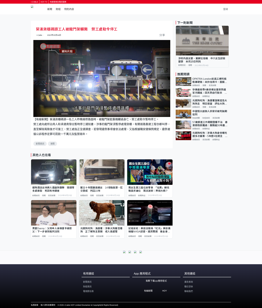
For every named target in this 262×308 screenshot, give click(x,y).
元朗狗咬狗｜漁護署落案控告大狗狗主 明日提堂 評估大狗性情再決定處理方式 (209, 102)
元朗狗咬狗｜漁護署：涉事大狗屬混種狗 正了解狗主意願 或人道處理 (101, 230)
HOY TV (44, 2)
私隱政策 (34, 305)
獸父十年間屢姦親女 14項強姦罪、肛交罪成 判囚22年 (101, 189)
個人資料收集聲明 (48, 305)
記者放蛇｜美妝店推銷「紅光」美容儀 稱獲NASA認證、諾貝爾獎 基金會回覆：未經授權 (149, 230)
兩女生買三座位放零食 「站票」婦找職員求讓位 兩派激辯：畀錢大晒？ (148, 189)
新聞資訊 (40, 143)
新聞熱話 (141, 196)
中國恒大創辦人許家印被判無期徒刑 (209, 113)
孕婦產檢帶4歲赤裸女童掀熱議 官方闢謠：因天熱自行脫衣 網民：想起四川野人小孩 (210, 91)
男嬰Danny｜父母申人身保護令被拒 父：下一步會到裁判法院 (53, 230)
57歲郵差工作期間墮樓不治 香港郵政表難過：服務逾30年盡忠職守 (209, 124)
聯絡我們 (188, 291)
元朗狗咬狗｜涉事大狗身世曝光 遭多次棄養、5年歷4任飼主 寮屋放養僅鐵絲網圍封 (210, 135)
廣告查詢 (188, 281)
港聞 (52, 143)
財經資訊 (206, 118)
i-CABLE (34, 2)
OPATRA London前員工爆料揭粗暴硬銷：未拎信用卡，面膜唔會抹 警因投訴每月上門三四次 (209, 81)
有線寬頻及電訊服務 (58, 2)
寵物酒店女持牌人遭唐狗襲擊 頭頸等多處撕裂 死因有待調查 (53, 189)
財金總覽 (196, 118)
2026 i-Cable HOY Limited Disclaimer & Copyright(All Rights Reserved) (88, 305)
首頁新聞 (51, 196)
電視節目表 (88, 291)
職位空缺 (188, 286)
